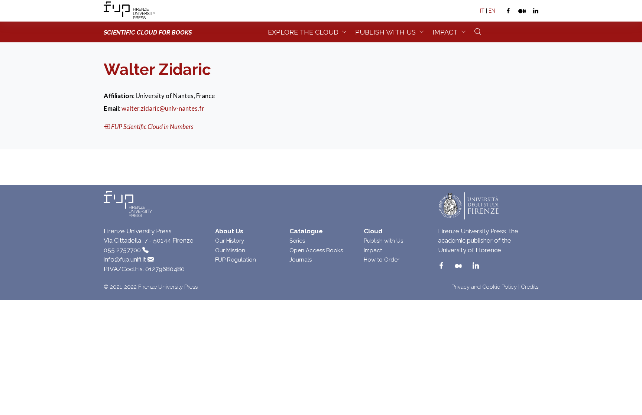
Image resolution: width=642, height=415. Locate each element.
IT (482, 11)
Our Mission (230, 250)
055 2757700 (122, 250)
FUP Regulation (235, 259)
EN (492, 11)
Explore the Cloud (303, 32)
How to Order (381, 259)
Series (297, 240)
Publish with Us (383, 240)
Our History (229, 240)
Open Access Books (316, 250)
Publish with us (385, 32)
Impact (445, 32)
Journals (300, 259)
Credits (529, 286)
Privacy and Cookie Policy (484, 286)
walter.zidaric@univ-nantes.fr (162, 108)
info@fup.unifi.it (125, 259)
